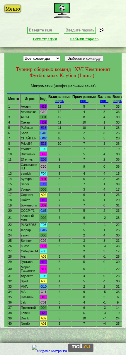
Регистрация (45, 38)
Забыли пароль (84, 38)
